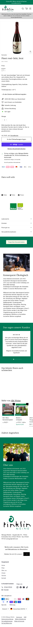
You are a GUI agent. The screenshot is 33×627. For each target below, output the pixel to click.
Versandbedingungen (7, 621)
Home (3, 565)
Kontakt (3, 578)
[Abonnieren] (26, 554)
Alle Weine (16, 400)
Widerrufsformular (19, 621)
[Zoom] (30, 51)
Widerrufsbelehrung (20, 619)
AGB (25, 617)
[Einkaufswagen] (26, 8)
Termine (3, 575)
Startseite (4, 55)
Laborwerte (5, 219)
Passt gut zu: (5, 227)
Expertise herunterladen (16, 242)
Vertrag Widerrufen (6, 623)
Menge (3, 116)
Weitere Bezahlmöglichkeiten (16, 149)
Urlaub (3, 573)
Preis (3, 65)
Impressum (19, 617)
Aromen (4, 223)
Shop (2, 568)
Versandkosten (14, 135)
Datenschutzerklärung (7, 619)
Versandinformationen (8, 232)
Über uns (4, 570)
